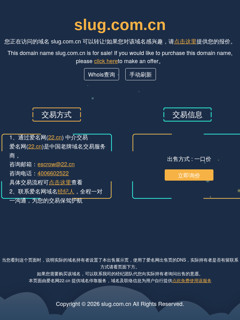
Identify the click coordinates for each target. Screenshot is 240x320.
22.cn (55, 137)
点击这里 (185, 41)
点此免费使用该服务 (192, 280)
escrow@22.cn (56, 164)
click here (106, 61)
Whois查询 (101, 74)
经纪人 (66, 191)
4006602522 (53, 173)
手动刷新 (140, 74)
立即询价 (189, 175)
